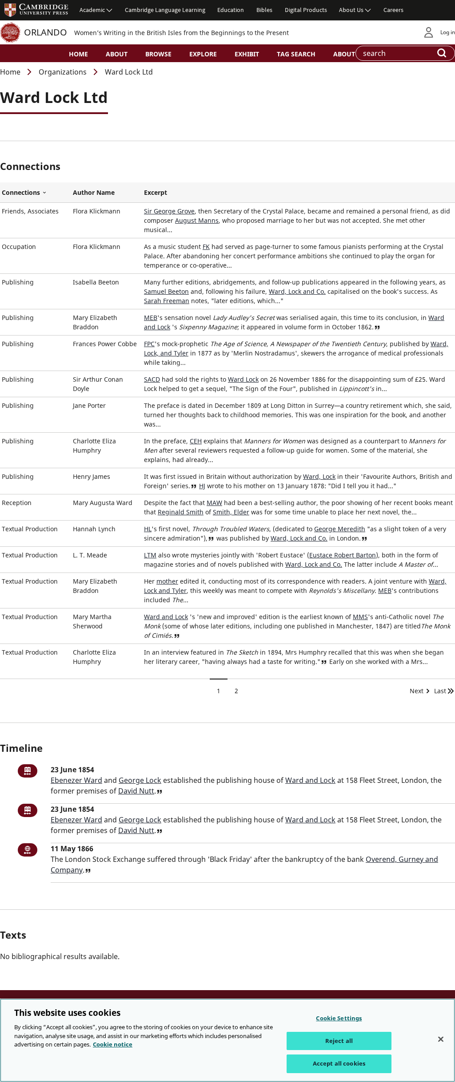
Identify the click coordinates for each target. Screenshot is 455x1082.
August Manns (197, 220)
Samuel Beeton (166, 291)
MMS (360, 616)
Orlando (45, 32)
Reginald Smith (181, 512)
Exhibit (247, 54)
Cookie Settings (339, 1018)
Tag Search (296, 54)
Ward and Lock (166, 616)
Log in (447, 32)
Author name (94, 192)
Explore (203, 54)
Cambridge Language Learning (165, 10)
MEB (150, 317)
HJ (202, 486)
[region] (227, 1040)
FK (206, 246)
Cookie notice (112, 1044)
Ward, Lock (319, 476)
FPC (149, 344)
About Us (351, 10)
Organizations (63, 72)
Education (230, 10)
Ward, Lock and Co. (297, 291)
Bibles (264, 10)
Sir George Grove (169, 211)
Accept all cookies (339, 1063)
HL (148, 529)
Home (78, 54)
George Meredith (339, 529)
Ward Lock (243, 379)
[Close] (441, 1039)
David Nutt (136, 791)
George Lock (140, 780)
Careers (393, 10)
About (117, 54)
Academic (92, 10)
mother (167, 581)
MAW (214, 502)
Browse (158, 54)
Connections (35, 192)
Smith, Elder (231, 512)
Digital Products (306, 10)
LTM (150, 555)
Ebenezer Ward (76, 780)
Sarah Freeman (166, 300)
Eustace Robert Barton (342, 555)
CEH (196, 441)
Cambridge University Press (36, 9)
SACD (152, 379)
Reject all (339, 1041)
